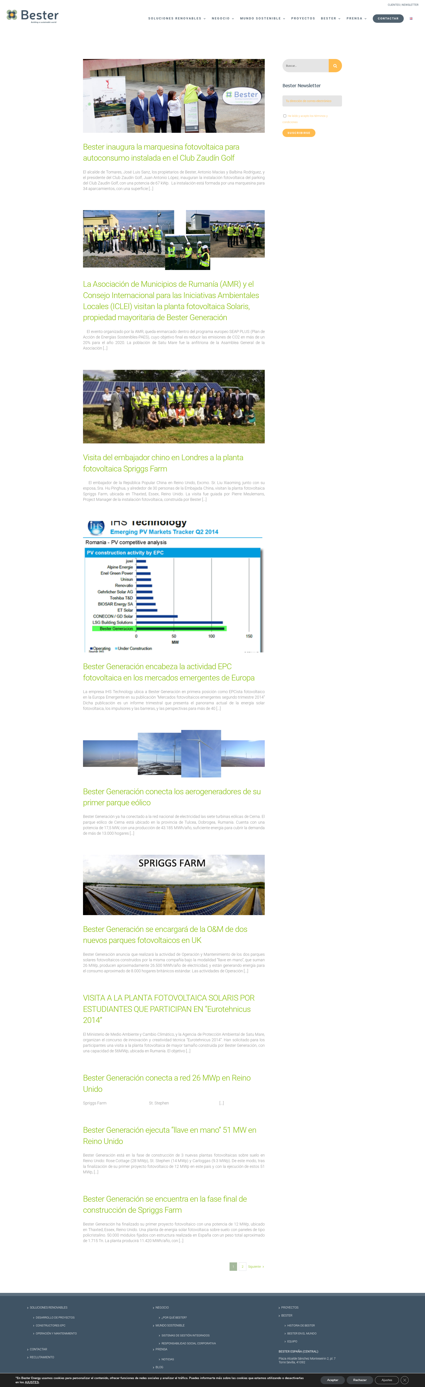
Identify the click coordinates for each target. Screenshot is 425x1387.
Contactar (38, 1349)
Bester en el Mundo (302, 1333)
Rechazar (360, 1380)
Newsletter (410, 4)
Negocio (162, 1307)
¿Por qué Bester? (174, 1317)
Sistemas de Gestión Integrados (186, 1335)
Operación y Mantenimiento (56, 1333)
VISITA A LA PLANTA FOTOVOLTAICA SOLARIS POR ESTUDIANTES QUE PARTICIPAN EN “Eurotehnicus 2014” (169, 1009)
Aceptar (332, 1380)
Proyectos (289, 1307)
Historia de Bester (301, 1325)
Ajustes (387, 1380)
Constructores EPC (50, 1325)
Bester (286, 1315)
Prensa (161, 1349)
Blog (159, 1367)
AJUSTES (32, 1382)
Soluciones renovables (48, 1307)
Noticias (168, 1359)
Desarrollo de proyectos (55, 1317)
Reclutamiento (42, 1357)
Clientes (394, 4)
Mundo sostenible (170, 1325)
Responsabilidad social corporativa (189, 1343)
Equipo (292, 1341)
